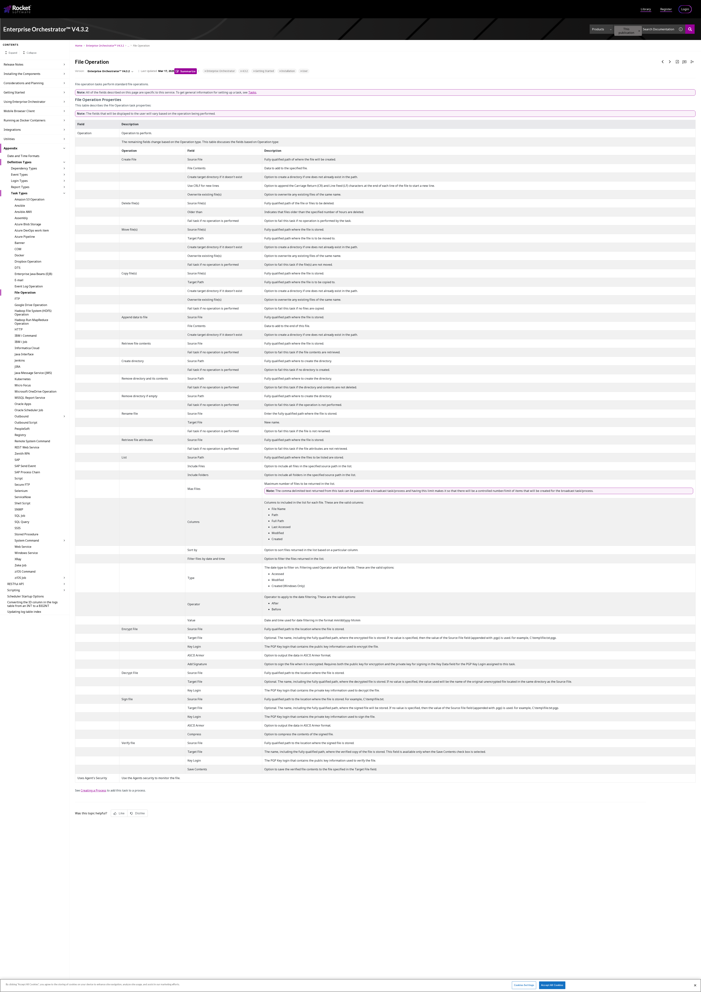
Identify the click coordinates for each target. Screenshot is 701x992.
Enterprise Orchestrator (220, 71)
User (305, 71)
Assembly (21, 218)
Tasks (252, 92)
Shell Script (22, 503)
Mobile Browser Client (19, 111)
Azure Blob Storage (28, 224)
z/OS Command (25, 571)
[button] (639, 31)
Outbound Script (26, 422)
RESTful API (15, 584)
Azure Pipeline (25, 237)
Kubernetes (23, 379)
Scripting (13, 590)
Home (78, 45)
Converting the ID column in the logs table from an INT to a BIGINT (32, 604)
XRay (18, 559)
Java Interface (24, 354)
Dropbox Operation (28, 261)
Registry (20, 435)
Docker (19, 255)
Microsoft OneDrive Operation (35, 391)
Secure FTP (22, 485)
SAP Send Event (25, 466)
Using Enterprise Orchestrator (24, 102)
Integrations (12, 130)
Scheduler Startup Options (25, 596)
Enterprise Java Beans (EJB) (33, 274)
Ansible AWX (23, 212)
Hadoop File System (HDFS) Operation (33, 312)
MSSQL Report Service (30, 398)
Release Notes (13, 64)
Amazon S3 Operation (29, 199)
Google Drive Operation (31, 305)
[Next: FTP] (670, 61)
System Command (27, 540)
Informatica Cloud (27, 348)
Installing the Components (22, 74)
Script (19, 478)
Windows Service (26, 553)
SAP (17, 460)
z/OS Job (20, 578)
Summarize (188, 71)
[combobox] (644, 29)
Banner (20, 243)
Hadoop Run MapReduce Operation (31, 321)
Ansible (20, 206)
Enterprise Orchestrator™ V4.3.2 (105, 45)
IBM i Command (26, 336)
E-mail (19, 280)
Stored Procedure (26, 534)
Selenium (21, 491)
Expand (13, 52)
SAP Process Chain (27, 472)
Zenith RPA (22, 454)
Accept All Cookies (552, 985)
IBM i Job (21, 342)
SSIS (18, 528)
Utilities (9, 139)
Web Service (23, 547)
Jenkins (20, 360)
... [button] (128, 45)
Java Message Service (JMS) (33, 373)
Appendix (10, 148)
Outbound (21, 416)
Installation (288, 71)
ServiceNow (23, 497)
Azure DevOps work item (32, 230)
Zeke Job (20, 565)
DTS (17, 268)
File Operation (25, 292)
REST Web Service (27, 447)
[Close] (695, 985)
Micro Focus (23, 385)
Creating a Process (93, 790)
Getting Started (14, 92)
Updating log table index (24, 612)
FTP (17, 299)
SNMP (19, 509)
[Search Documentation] (690, 29)
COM (18, 249)
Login (685, 9)
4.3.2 (245, 71)
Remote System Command (32, 441)
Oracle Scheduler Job (29, 410)
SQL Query (22, 522)
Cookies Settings (524, 985)
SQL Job (20, 516)
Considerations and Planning (23, 83)
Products (598, 29)
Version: (79, 71)
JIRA (17, 367)
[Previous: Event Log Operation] (662, 61)
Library (646, 9)
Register (666, 9)
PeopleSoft (22, 429)
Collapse (32, 52)
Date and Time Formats (23, 156)
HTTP (19, 329)
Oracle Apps (23, 404)
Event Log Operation (29, 286)
